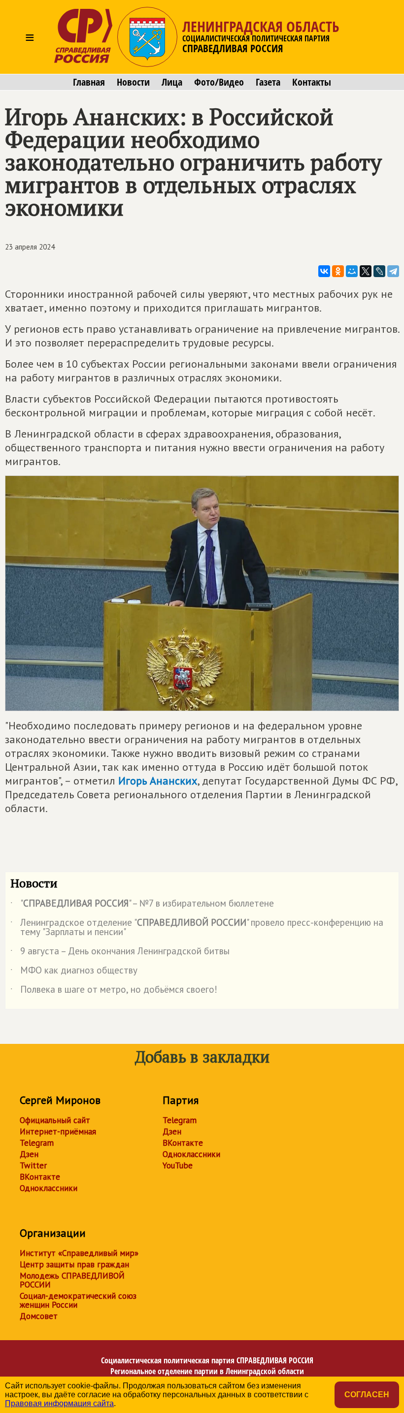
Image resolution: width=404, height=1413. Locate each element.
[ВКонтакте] (324, 271)
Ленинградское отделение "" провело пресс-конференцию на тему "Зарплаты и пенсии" (196, 928)
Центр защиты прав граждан (74, 1264)
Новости (133, 82)
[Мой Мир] (352, 271)
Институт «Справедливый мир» (79, 1253)
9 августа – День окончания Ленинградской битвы (120, 952)
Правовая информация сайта (59, 1403)
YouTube (178, 1165)
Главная (89, 82)
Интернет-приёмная (58, 1131)
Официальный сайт (55, 1120)
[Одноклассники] (338, 271)
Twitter (33, 1165)
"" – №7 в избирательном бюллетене (142, 905)
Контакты (311, 82)
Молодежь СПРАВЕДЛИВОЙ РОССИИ (72, 1280)
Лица (172, 82)
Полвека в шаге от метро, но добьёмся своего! (113, 991)
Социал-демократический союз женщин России (78, 1300)
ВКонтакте (40, 1176)
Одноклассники (48, 1188)
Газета (268, 82)
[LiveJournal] (379, 271)
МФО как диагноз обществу (73, 972)
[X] (365, 271)
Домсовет (39, 1316)
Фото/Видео (219, 82)
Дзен (29, 1154)
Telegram (37, 1142)
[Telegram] (393, 271)
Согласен (366, 1394)
